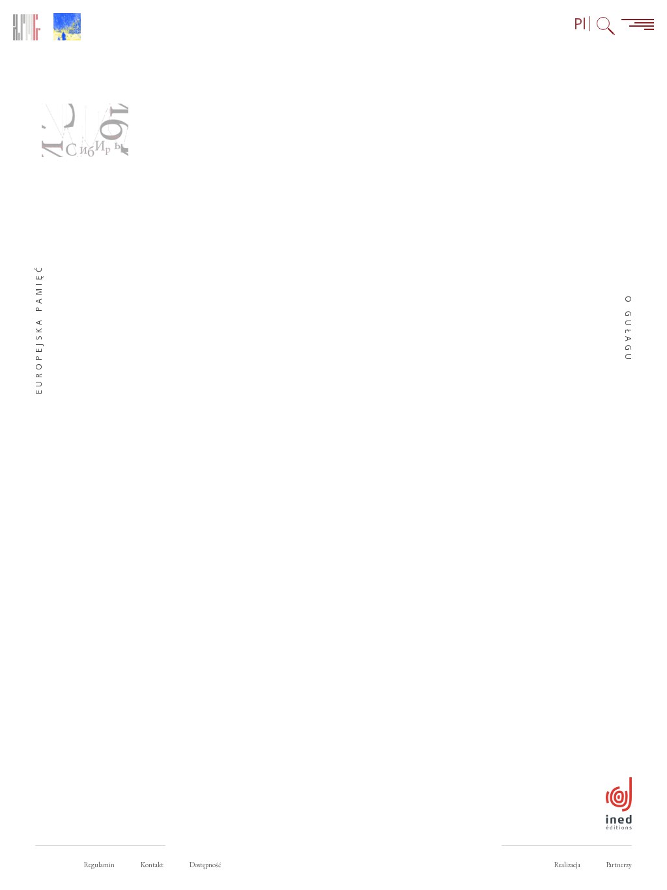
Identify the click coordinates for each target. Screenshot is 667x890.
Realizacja (567, 864)
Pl (580, 23)
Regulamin (99, 864)
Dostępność (205, 864)
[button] (85, 130)
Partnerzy (619, 864)
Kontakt (152, 864)
